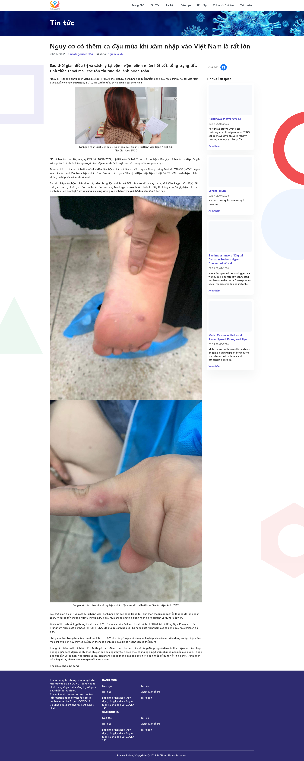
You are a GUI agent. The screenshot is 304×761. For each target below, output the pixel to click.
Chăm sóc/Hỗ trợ (223, 5)
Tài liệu (170, 5)
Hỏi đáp (202, 5)
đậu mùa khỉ (115, 54)
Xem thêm (214, 146)
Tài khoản (246, 5)
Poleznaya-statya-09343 (225, 119)
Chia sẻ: (212, 67)
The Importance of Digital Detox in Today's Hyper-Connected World (226, 259)
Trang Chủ (138, 5)
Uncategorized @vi (80, 54)
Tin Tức (154, 5)
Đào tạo (186, 5)
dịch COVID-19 (101, 624)
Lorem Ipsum (217, 190)
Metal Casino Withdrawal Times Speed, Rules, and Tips (228, 337)
